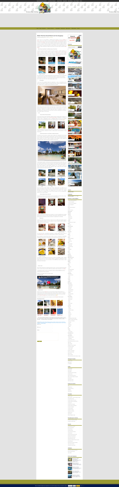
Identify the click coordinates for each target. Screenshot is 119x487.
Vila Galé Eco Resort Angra (71, 445)
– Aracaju (69, 280)
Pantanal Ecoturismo (70, 388)
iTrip (68, 385)
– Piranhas (69, 262)
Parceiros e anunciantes (71, 350)
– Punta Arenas (70, 245)
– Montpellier (69, 249)
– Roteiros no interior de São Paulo (72, 319)
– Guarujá (69, 315)
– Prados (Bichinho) (70, 289)
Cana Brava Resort (70, 430)
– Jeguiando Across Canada (71, 222)
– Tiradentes (69, 295)
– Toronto (69, 235)
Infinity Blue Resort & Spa (71, 438)
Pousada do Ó (70, 402)
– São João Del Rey (70, 293)
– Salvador (69, 272)
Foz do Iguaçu (42, 322)
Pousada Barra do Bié (71, 398)
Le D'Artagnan (70, 363)
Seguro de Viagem (70, 354)
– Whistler (69, 230)
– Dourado (69, 312)
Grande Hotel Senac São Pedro (72, 372)
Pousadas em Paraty (71, 409)
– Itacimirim (69, 266)
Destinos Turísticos (50, 28)
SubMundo (69, 389)
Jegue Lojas (68, 28)
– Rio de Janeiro (70, 303)
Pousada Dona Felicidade (71, 404)
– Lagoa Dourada (70, 285)
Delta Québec (70, 371)
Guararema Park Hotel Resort (72, 435)
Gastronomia (63, 28)
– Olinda (69, 276)
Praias (55, 322)
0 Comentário (51, 37)
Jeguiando (41, 7)
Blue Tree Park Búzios (71, 427)
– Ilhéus (69, 265)
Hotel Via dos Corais (70, 380)
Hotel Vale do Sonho (70, 379)
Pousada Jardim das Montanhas (72, 405)
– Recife (69, 277)
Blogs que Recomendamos (71, 207)
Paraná (53, 322)
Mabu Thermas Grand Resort (60, 40)
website (64, 268)
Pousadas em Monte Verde (71, 421)
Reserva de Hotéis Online (71, 451)
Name (39, 324)
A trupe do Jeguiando (71, 204)
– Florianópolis (70, 338)
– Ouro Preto (69, 288)
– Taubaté (69, 326)
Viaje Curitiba (69, 452)
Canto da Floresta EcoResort (72, 431)
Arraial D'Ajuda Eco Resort (71, 426)
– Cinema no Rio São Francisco (72, 200)
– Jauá (69, 268)
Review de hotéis (58, 322)
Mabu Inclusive (42, 234)
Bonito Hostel (69, 362)
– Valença (69, 304)
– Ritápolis (69, 292)
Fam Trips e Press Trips (71, 339)
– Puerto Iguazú (70, 218)
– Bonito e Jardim (70, 258)
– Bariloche (69, 215)
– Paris (69, 250)
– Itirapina (69, 316)
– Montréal (69, 239)
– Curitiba (69, 330)
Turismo (62, 322)
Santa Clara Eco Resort (71, 443)
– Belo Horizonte (70, 284)
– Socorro (69, 323)
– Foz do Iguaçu (70, 331)
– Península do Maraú (71, 269)
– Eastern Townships (70, 238)
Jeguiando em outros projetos (72, 345)
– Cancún (69, 253)
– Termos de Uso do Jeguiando (72, 203)
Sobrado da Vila (70, 412)
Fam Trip (38, 322)
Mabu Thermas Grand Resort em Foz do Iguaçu (50, 35)
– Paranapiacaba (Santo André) (72, 318)
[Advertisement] (59, 20)
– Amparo (69, 307)
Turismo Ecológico (43, 323)
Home (38, 28)
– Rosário (69, 219)
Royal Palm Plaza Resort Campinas (73, 442)
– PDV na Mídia (70, 349)
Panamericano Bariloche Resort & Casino (73, 439)
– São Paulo (69, 322)
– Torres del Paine (70, 246)
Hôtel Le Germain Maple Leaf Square (73, 376)
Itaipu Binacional (58, 55)
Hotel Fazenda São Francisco (72, 375)
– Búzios (69, 300)
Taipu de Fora (70, 413)
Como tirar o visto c (76, 458)
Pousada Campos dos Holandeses (72, 401)
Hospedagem (58, 28)
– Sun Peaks (69, 227)
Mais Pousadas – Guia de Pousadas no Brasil (74, 397)
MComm (46, 291)
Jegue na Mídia (70, 343)
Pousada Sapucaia (70, 408)
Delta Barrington (70, 368)
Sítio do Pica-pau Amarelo (53, 117)
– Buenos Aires (70, 216)
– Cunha (69, 311)
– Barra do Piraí (70, 299)
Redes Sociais (74, 28)
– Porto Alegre (70, 334)
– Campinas (69, 308)
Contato (78, 28)
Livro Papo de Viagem (71, 346)
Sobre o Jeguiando (42, 28)
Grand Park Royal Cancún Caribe (72, 434)
